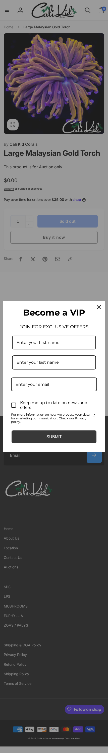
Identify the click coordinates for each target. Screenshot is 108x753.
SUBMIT (54, 437)
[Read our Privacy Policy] (94, 415)
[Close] (99, 307)
